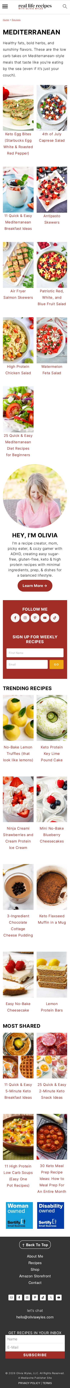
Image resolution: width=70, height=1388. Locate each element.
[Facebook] (15, 617)
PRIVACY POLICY (29, 1383)
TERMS (47, 1383)
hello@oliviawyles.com (35, 1316)
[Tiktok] (54, 617)
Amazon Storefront (35, 1275)
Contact (35, 1282)
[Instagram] (25, 617)
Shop (35, 1269)
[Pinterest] (35, 617)
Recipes (16, 19)
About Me (35, 1256)
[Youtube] (44, 617)
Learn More (33, 586)
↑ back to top (35, 1244)
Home (6, 19)
